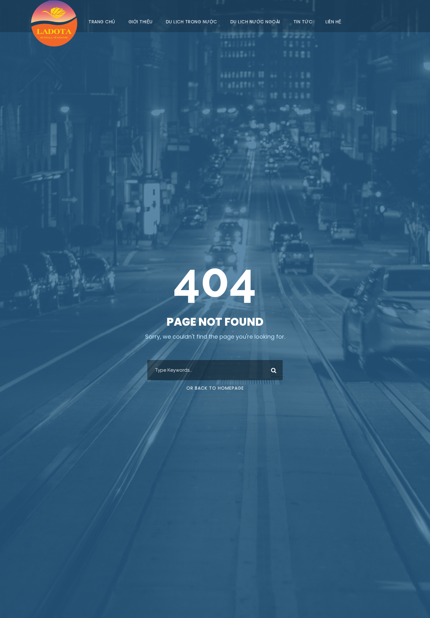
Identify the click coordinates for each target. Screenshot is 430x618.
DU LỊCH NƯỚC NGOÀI (255, 22)
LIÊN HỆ (333, 22)
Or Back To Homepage (215, 388)
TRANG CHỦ (101, 22)
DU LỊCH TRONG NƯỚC (191, 22)
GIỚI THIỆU (140, 22)
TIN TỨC (303, 22)
